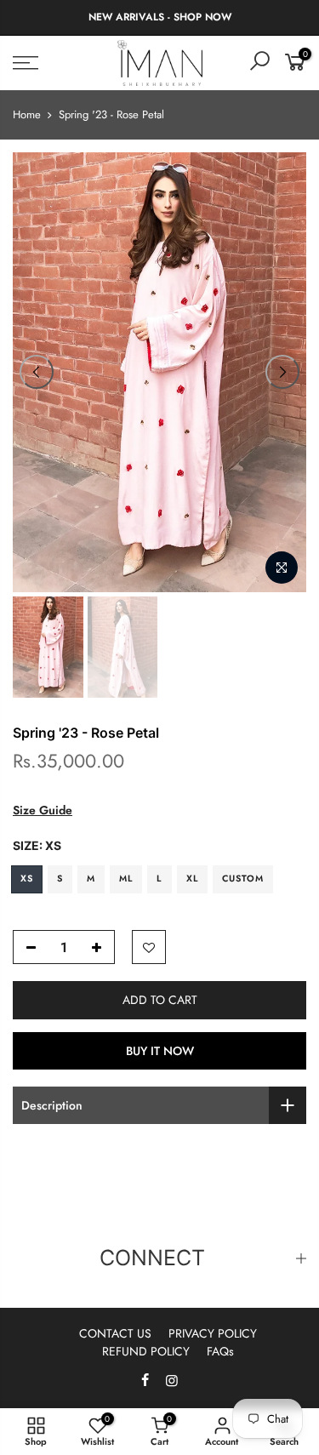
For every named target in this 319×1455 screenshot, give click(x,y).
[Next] (282, 372)
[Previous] (37, 372)
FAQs (220, 1351)
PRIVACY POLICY (212, 1333)
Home (27, 115)
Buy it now (160, 1050)
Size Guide (42, 810)
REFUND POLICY (146, 1351)
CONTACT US (115, 1333)
